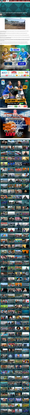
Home (4, 0)
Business (15, 0)
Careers (23, 0)
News (7, 0)
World (19, 0)
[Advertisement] (15, 7)
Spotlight (27, 0)
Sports (11, 0)
